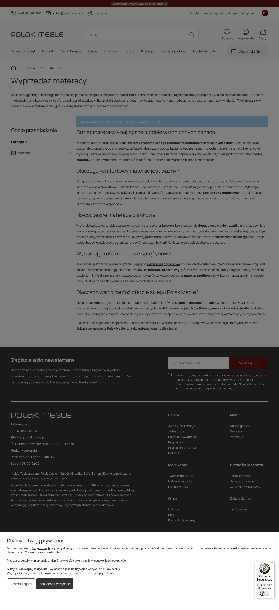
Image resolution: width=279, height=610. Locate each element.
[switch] (264, 593)
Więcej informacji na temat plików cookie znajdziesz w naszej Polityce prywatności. (61, 573)
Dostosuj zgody (21, 584)
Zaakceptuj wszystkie (54, 584)
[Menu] (272, 563)
